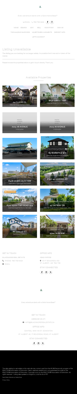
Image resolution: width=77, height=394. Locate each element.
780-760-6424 (38, 22)
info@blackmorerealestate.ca (39, 322)
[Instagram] (52, 22)
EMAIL (27, 22)
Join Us (60, 27)
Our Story (49, 27)
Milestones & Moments (42, 32)
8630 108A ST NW (57, 100)
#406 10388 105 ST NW (19, 181)
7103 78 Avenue (20, 127)
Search (24, 27)
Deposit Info (60, 32)
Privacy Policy (6, 380)
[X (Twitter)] (51, 272)
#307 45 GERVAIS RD (57, 179)
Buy (32, 27)
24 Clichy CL (20, 102)
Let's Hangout (38, 37)
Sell (39, 27)
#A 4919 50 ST (20, 232)
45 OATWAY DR (57, 205)
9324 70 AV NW (57, 233)
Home (16, 27)
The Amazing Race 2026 (20, 32)
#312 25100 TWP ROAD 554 (20, 205)
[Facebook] (48, 22)
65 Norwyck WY (57, 153)
